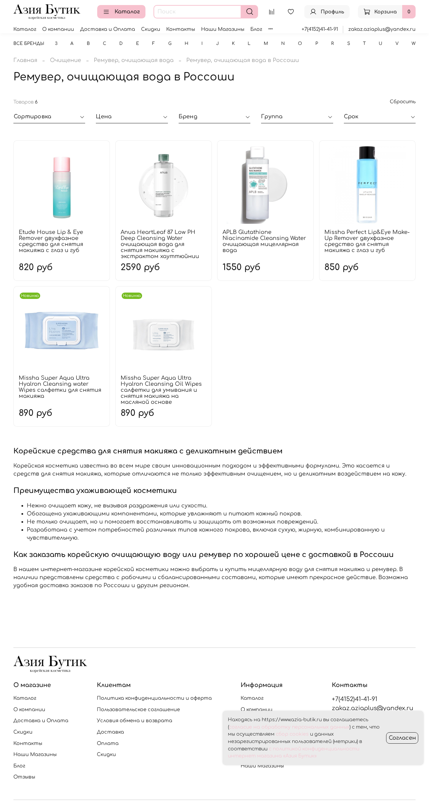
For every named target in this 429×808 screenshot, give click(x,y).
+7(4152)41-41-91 (320, 29)
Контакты (180, 29)
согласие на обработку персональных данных (289, 727)
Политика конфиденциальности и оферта (154, 698)
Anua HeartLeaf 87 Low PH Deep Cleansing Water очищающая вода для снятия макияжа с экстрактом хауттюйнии (160, 244)
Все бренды (28, 43)
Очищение (65, 60)
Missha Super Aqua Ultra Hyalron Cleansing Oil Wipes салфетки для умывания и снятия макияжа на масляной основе (161, 390)
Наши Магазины (222, 29)
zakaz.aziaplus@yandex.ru (382, 29)
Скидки (150, 29)
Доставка (110, 732)
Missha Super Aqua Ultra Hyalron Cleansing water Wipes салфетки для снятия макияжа (60, 387)
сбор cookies (292, 734)
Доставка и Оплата (107, 29)
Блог (256, 29)
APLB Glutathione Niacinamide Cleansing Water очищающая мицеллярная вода (264, 241)
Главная (25, 60)
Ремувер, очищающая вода (134, 60)
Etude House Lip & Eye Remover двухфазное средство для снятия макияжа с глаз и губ (51, 241)
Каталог (127, 12)
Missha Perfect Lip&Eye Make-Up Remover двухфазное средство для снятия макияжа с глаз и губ (367, 241)
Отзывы (24, 777)
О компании (58, 29)
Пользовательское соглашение (138, 709)
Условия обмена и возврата (134, 720)
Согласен (402, 738)
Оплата (108, 743)
